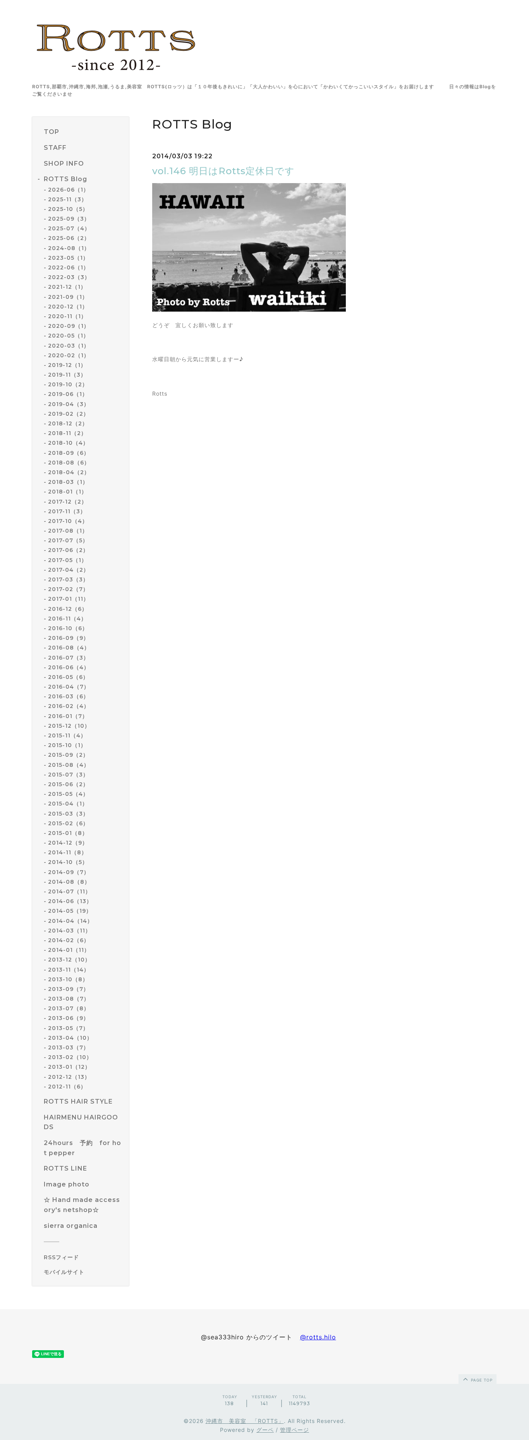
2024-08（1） (69, 248)
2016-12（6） (68, 608)
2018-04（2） (69, 472)
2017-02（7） (68, 589)
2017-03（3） (68, 579)
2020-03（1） (68, 345)
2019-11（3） (67, 374)
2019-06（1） (68, 394)
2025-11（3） (67, 199)
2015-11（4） (67, 735)
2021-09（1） (68, 296)
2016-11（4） (67, 618)
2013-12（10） (69, 959)
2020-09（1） (68, 325)
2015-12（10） (69, 725)
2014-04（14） (70, 920)
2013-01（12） (69, 1066)
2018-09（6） (68, 452)
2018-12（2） (68, 423)
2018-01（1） (67, 491)
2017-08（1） (68, 530)
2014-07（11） (69, 891)
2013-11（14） (68, 969)
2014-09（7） (68, 872)
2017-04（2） (68, 569)
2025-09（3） (69, 218)
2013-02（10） (70, 1057)
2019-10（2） (68, 384)
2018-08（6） (69, 462)
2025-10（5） (68, 209)
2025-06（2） (69, 238)
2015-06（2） (68, 784)
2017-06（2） (68, 550)
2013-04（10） (70, 1037)
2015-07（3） (68, 774)
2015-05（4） (68, 793)
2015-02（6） (68, 823)
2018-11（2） (67, 433)
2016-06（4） (68, 667)
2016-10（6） (68, 628)
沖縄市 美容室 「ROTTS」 (245, 1421)
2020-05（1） (68, 335)
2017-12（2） (67, 501)
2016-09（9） (68, 637)
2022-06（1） (68, 267)
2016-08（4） (69, 647)
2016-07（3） (68, 657)
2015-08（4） (68, 764)
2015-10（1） (67, 745)
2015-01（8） (68, 833)
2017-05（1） (67, 560)
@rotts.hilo (318, 1337)
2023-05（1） (68, 257)
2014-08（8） (69, 881)
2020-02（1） (68, 355)
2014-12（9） (68, 842)
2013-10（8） (68, 979)
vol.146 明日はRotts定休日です (223, 171)
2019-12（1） (67, 365)
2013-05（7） (68, 1028)
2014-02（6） (68, 940)
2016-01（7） (68, 716)
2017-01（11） (68, 598)
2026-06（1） (68, 189)
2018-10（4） (68, 442)
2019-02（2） (68, 413)
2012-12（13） (69, 1076)
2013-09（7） (68, 989)
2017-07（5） (68, 540)
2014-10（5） (68, 862)
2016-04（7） (68, 686)
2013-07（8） (68, 1008)
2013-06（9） (68, 1018)
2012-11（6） (67, 1086)
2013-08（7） (68, 998)
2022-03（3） (69, 277)
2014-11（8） (67, 852)
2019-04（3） (68, 404)
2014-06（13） (70, 901)
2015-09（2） (68, 754)
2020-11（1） (67, 316)
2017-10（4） (68, 521)
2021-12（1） (67, 286)
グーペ (265, 1429)
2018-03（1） (68, 481)
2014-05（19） (70, 910)
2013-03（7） (68, 1047)
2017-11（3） (67, 511)
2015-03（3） (68, 813)
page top (481, 1380)
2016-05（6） (68, 677)
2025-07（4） (69, 228)
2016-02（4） (68, 706)
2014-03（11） (69, 930)
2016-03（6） (68, 696)
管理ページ (294, 1429)
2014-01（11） (69, 949)
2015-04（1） (68, 803)
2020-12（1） (68, 306)
